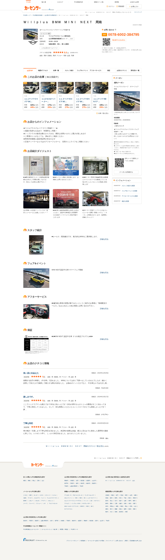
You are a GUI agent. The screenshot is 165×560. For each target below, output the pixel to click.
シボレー (30, 500)
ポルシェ (50, 500)
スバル (54, 495)
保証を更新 (125, 201)
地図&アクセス (43, 70)
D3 (84, 498)
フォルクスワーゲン (52, 498)
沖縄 (126, 511)
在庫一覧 (56, 70)
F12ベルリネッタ (77, 495)
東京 (129, 498)
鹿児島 (121, 511)
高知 (120, 509)
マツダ (30, 498)
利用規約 (83, 540)
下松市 (81, 486)
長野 (129, 500)
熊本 (106, 511)
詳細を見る (104, 239)
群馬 (116, 498)
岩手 (117, 495)
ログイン (111, 6)
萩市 (77, 483)
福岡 (125, 509)
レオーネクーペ (92, 498)
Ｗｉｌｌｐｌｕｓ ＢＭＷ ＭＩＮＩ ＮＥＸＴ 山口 (120, 480)
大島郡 (72, 480)
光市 (77, 480)
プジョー (38, 503)
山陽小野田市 (73, 486)
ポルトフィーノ (68, 498)
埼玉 (120, 498)
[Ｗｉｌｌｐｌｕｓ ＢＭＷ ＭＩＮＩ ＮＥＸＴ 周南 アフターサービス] (36, 321)
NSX (87, 506)
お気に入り (135, 6)
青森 (112, 495)
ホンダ (35, 495)
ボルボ (37, 500)
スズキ (41, 495)
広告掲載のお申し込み (136, 540)
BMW (24, 500)
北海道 (107, 495)
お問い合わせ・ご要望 (121, 540)
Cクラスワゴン (68, 509)
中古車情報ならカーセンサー (31, 529)
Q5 (91, 500)
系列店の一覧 (135, 70)
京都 (125, 503)
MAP (71, 38)
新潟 (106, 500)
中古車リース (74, 529)
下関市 (66, 486)
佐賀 (129, 509)
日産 (30, 495)
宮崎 (116, 511)
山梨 (125, 500)
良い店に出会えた (31, 373)
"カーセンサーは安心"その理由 (95, 540)
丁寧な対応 (28, 423)
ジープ (25, 503)
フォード (31, 503)
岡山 (33, 480)
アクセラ (66, 503)
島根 (29, 480)
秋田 (126, 495)
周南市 (66, 480)
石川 (116, 500)
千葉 (125, 498)
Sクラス (96, 500)
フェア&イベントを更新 (129, 191)
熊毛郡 (82, 480)
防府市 (94, 483)
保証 (108, 70)
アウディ (43, 500)
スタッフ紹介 (69, 70)
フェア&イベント (82, 70)
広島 (38, 480)
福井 (120, 500)
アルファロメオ (53, 503)
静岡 (106, 503)
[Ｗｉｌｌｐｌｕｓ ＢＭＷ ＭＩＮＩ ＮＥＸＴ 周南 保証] (36, 354)
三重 (116, 503)
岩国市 (88, 480)
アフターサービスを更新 (130, 196)
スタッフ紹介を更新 (128, 186)
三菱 (24, 498)
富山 (111, 500)
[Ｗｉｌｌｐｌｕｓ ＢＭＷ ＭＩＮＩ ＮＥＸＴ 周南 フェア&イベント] (36, 287)
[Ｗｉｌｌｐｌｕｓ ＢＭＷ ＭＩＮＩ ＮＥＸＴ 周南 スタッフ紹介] (36, 254)
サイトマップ (138, 12)
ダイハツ (47, 495)
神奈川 (135, 498)
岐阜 (134, 500)
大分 (111, 511)
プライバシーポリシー (72, 540)
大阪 (129, 503)
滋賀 (120, 503)
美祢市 (82, 483)
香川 (111, 509)
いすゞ (45, 503)
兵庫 (134, 503)
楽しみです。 (29, 397)
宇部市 (72, 483)
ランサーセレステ (89, 495)
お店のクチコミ (122, 70)
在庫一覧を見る (103, 113)
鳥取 (24, 480)
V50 (76, 498)
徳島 (106, 509)
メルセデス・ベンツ (39, 498)
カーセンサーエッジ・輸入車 (49, 529)
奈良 (106, 506)
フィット (85, 500)
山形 (131, 495)
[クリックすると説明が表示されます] (115, 30)
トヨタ (25, 495)
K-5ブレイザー (86, 503)
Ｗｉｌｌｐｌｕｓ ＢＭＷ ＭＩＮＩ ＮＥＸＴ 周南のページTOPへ (117, 458)
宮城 (121, 495)
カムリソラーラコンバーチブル (72, 500)
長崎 (134, 509)
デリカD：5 (67, 495)
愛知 (111, 503)
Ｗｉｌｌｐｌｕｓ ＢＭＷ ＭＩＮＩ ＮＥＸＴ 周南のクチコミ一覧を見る (75, 446)
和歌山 (112, 506)
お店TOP (30, 70)
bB (92, 506)
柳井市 (88, 483)
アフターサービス (95, 70)
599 (80, 498)
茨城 (106, 498)
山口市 (94, 480)
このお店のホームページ (49, 48)
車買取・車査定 (64, 529)
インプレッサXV (75, 503)
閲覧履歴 (121, 6)
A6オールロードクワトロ (71, 506)
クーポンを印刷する (126, 172)
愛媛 (116, 509)
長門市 (66, 483)
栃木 (111, 498)
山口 (43, 480)
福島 (135, 495)
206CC (82, 506)
